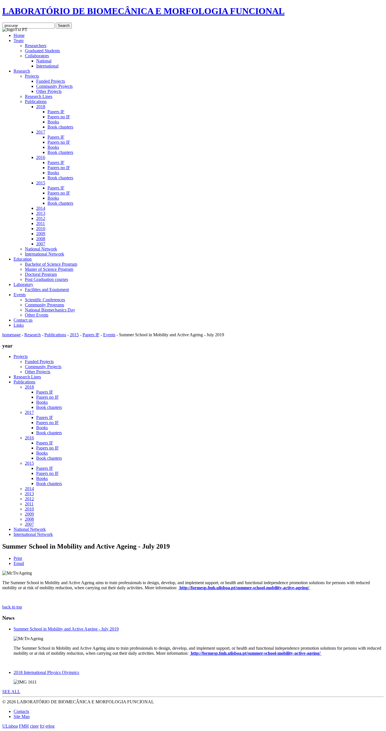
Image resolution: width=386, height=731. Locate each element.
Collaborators (37, 55)
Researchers (35, 45)
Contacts (21, 711)
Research (22, 71)
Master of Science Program (49, 269)
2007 (40, 243)
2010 (40, 228)
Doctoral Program (41, 274)
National (43, 60)
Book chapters (60, 127)
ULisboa (10, 726)
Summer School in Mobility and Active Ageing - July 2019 (66, 629)
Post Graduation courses (46, 279)
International (47, 66)
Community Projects (54, 86)
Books (53, 121)
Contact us (23, 320)
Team (18, 40)
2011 (40, 223)
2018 (40, 106)
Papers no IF (58, 116)
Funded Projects (50, 81)
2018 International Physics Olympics (46, 672)
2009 (40, 233)
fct (42, 726)
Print (18, 558)
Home (19, 35)
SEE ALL (11, 691)
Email (19, 563)
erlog (50, 726)
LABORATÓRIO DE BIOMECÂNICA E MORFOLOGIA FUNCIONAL (143, 11)
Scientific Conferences (45, 299)
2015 (40, 182)
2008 (40, 238)
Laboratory (23, 284)
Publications (36, 101)
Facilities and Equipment (47, 289)
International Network (44, 254)
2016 (40, 157)
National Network (41, 248)
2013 (40, 213)
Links (19, 325)
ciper (34, 726)
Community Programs (44, 304)
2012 (40, 218)
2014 (40, 208)
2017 (40, 132)
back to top (12, 607)
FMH (24, 726)
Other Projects (49, 91)
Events (20, 294)
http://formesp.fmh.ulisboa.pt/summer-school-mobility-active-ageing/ (244, 587)
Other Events (36, 315)
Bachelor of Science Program (51, 264)
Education (23, 259)
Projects (32, 76)
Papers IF (55, 111)
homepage (11, 334)
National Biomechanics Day (50, 309)
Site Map (22, 716)
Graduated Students (42, 50)
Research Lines (38, 96)
